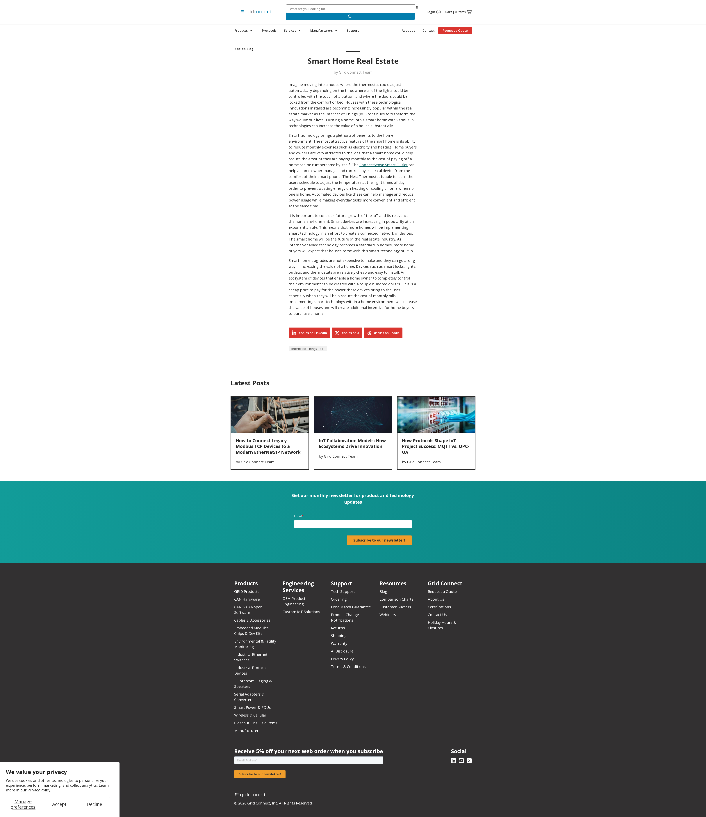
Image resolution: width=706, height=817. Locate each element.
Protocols (269, 30)
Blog (383, 591)
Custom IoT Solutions (301, 611)
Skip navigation (242, 4)
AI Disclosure (342, 651)
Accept (59, 804)
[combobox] (350, 8)
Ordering (339, 599)
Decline (94, 804)
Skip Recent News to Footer (250, 391)
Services (290, 30)
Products (241, 30)
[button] (417, 8)
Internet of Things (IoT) (307, 348)
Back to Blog (243, 49)
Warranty (339, 643)
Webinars (387, 614)
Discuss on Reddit (386, 333)
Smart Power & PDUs (252, 707)
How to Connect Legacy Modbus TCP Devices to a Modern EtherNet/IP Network (268, 446)
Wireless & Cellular (250, 715)
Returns (338, 627)
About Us (436, 599)
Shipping (339, 635)
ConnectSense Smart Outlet (383, 164)
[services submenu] (299, 30)
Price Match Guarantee (351, 606)
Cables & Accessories (252, 620)
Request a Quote (455, 30)
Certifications (439, 606)
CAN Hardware (247, 599)
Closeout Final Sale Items (255, 722)
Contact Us (437, 614)
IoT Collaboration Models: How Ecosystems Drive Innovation (352, 443)
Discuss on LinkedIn (312, 333)
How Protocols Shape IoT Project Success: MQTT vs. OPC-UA (435, 446)
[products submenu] (251, 30)
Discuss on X (349, 333)
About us (408, 30)
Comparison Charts (396, 599)
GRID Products (246, 591)
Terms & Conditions (348, 666)
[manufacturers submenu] (336, 30)
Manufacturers (321, 30)
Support (353, 30)
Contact (428, 30)
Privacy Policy (342, 658)
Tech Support (343, 591)
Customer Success (395, 606)
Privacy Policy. (39, 790)
